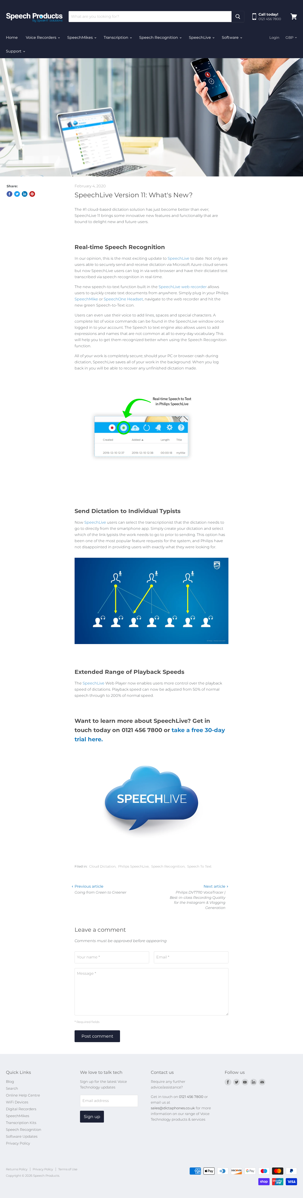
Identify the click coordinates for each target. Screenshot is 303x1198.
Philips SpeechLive (133, 866)
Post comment (97, 1036)
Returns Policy (16, 1169)
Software (231, 37)
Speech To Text (199, 866)
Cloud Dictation (102, 866)
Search (12, 1088)
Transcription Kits (21, 1122)
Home (12, 37)
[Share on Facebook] (9, 194)
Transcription (116, 37)
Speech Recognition (159, 37)
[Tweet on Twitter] (17, 194)
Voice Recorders (41, 37)
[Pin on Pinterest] (32, 194)
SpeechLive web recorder (183, 287)
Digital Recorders (21, 1109)
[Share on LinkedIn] (24, 194)
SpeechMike (86, 299)
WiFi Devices (17, 1102)
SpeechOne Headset (123, 299)
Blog (10, 1081)
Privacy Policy (18, 1143)
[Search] (238, 16)
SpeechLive (200, 37)
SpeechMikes (80, 37)
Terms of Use (67, 1169)
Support (14, 51)
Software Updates (21, 1136)
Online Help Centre (23, 1095)
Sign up (92, 1116)
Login (274, 37)
